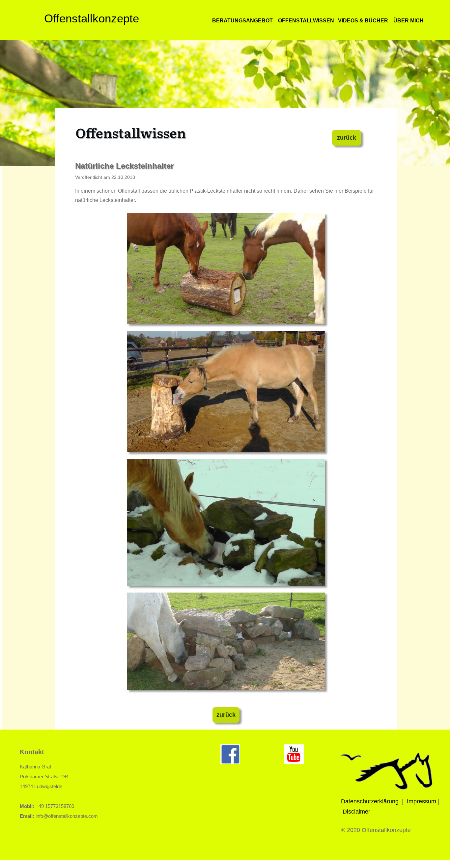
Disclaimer (356, 811)
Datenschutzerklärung (370, 801)
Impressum (421, 801)
